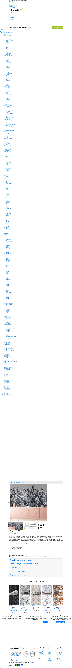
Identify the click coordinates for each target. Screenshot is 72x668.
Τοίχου (7, 139)
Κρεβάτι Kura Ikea (9, 114)
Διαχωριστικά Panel (7, 253)
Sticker (7, 152)
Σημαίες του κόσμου (9, 293)
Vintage (7, 68)
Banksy (7, 47)
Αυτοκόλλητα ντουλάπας (8, 55)
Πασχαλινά (8, 323)
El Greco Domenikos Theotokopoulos (10, 361)
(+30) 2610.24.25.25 (15, 655)
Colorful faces (58, 609)
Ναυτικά (7, 41)
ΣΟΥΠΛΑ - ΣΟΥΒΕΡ (9, 347)
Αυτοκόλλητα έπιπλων (8, 105)
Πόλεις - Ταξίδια (8, 62)
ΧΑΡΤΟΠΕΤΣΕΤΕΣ (9, 348)
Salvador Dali (6, 357)
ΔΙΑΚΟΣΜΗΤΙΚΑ (5, 332)
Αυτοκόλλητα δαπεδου (8, 119)
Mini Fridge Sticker (9, 73)
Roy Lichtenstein (7, 369)
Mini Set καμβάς (7, 227)
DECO (7, 335)
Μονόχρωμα (8, 74)
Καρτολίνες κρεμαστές (8, 324)
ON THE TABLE (7, 344)
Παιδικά (7, 36)
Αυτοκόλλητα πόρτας (7, 86)
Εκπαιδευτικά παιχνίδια (10, 120)
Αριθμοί (7, 133)
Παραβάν (5, 234)
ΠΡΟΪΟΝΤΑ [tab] (3, 32)
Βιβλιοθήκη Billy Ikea (9, 117)
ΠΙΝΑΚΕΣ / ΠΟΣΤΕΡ (5, 174)
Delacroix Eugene (7, 382)
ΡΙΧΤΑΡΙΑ (7, 343)
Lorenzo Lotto (6, 393)
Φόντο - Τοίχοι (8, 82)
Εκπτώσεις (8, 325)
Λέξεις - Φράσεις (7, 309)
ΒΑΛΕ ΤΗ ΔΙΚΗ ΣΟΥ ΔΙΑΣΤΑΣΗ (14, 552)
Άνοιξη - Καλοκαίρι (9, 317)
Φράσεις (7, 42)
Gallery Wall (6, 175)
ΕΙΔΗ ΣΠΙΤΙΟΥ (6, 334)
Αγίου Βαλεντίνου (9, 331)
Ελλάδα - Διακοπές (9, 241)
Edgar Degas (6, 380)
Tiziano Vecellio (6, 381)
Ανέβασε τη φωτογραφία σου (9, 396)
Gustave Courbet (7, 383)
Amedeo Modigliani (7, 379)
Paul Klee (5, 375)
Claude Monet (6, 354)
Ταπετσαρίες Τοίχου (7, 156)
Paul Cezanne (6, 360)
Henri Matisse (6, 370)
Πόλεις (7, 46)
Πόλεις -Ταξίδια (8, 274)
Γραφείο (7, 311)
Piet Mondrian (6, 373)
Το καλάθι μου (59, 655)
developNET (32, 662)
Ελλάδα (7, 60)
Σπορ (7, 240)
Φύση (7, 66)
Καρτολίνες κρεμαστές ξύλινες (11, 328)
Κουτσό (7, 125)
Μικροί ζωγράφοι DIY (9, 208)
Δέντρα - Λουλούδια (9, 40)
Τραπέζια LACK (8, 118)
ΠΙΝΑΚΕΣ (7, 341)
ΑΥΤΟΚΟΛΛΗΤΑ (5, 34)
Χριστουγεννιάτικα (9, 304)
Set (6, 305)
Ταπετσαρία (8, 143)
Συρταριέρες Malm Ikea (10, 113)
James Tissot (6, 386)
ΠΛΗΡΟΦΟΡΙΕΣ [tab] (9, 32)
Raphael (5, 362)
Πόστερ (5, 177)
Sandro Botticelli (7, 388)
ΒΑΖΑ (7, 337)
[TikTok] (36, 439)
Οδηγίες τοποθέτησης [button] (17, 571)
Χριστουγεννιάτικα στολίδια (8, 303)
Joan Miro (5, 376)
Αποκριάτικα (8, 322)
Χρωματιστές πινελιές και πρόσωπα (47, 610)
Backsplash (8, 142)
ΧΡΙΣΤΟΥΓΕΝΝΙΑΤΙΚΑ (10, 350)
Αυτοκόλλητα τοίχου (7, 35)
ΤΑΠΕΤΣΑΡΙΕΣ (4, 155)
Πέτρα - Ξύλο (8, 264)
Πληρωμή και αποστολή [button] (18, 575)
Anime (7, 37)
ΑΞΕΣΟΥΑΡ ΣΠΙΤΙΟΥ (5, 233)
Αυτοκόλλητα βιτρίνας (7, 316)
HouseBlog (41, 651)
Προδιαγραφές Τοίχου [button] (17, 567)
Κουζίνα (7, 312)
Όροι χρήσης (50, 655)
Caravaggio (6, 366)
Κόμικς (7, 48)
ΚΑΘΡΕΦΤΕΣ (8, 338)
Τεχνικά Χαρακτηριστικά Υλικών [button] (21, 560)
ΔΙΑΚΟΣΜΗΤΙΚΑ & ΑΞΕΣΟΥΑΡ (15, 27)
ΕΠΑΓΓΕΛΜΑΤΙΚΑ (5, 315)
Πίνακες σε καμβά (7, 191)
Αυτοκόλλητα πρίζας (7, 149)
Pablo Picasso (6, 364)
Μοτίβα (7, 84)
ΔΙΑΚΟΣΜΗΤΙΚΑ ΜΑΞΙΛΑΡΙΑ (11, 336)
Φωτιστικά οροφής (7, 299)
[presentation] (9, 599)
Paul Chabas (6, 387)
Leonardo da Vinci (7, 356)
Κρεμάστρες (8, 54)
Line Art (7, 56)
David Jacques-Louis (7, 389)
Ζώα (6, 43)
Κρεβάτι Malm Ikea (9, 116)
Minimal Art (36, 609)
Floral (7, 257)
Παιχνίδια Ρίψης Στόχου (10, 123)
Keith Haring (6, 374)
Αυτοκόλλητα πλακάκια (8, 138)
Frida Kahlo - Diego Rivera (8, 367)
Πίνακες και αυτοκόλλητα (8, 223)
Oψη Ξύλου (8, 111)
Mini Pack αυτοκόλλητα (8, 145)
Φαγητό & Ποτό (8, 248)
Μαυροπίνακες (8, 53)
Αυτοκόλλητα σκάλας (7, 131)
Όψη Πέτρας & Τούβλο (10, 110)
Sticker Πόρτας (8, 88)
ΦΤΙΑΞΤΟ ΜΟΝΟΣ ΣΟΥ (57, 27)
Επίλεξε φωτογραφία (7, 395)
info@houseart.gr (15, 660)
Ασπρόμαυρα (8, 259)
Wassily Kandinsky (7, 368)
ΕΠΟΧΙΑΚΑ (6, 349)
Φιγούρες (7, 49)
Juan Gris (5, 392)
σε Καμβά (7, 176)
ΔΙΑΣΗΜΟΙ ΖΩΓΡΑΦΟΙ (26, 27)
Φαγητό (7, 81)
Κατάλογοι (40, 652)
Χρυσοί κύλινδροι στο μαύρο (14, 610)
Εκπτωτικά (8, 318)
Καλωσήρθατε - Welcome (10, 130)
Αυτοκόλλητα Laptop (7, 151)
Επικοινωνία (41, 653)
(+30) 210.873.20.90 (15, 653)
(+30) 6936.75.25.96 (14, 658)
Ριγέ (6, 266)
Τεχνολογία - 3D (8, 168)
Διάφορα (7, 52)
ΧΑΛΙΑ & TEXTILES (7, 342)
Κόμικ (7, 79)
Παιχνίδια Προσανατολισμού (11, 124)
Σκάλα (7, 144)
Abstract (7, 255)
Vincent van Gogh (7, 355)
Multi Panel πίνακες (7, 210)
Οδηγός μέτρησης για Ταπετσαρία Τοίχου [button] (24, 564)
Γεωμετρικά (8, 260)
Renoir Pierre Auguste (8, 363)
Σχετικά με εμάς (41, 648)
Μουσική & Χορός (9, 126)
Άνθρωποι (8, 221)
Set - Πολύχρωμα (9, 107)
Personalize (8, 306)
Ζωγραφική (8, 67)
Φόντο (7, 246)
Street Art (7, 206)
